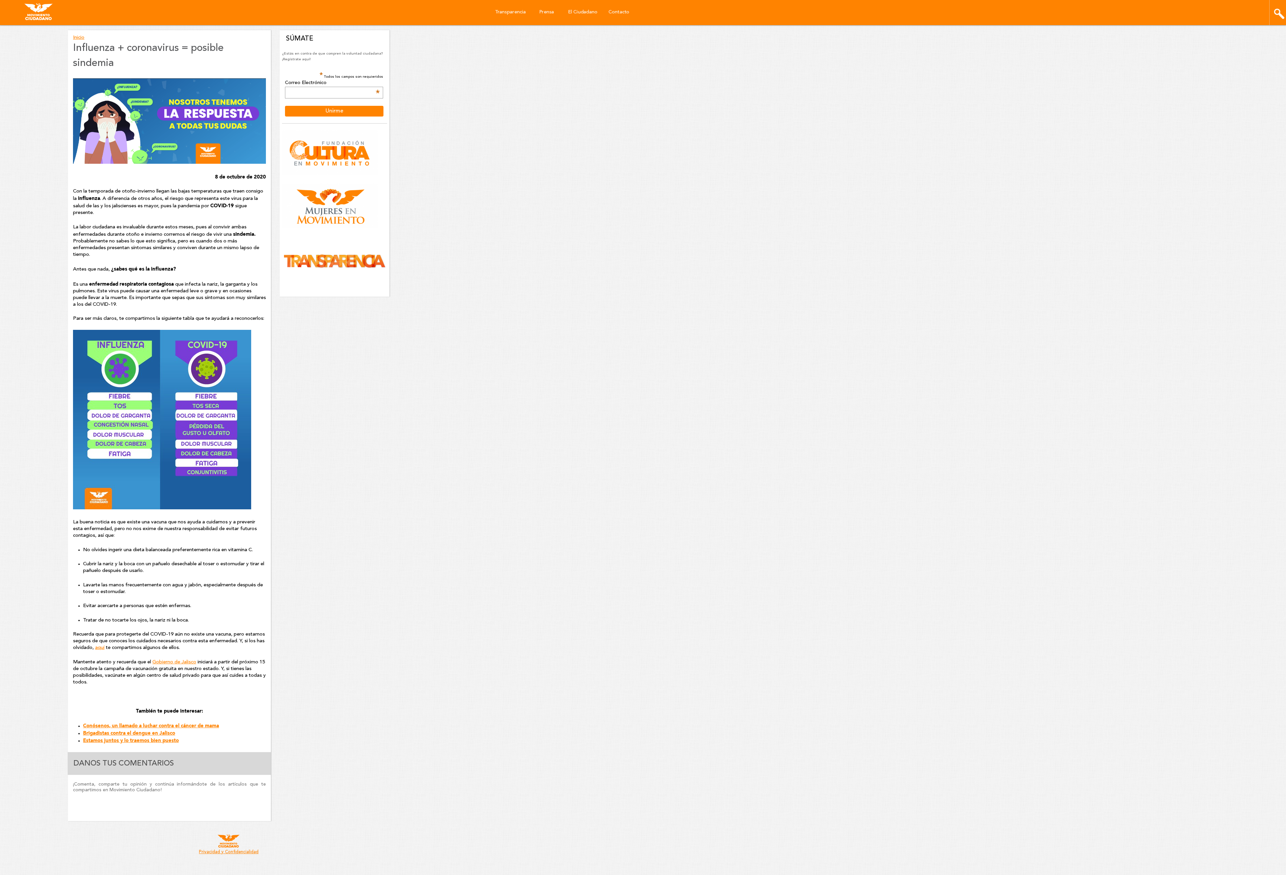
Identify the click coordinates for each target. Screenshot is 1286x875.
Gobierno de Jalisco (174, 662)
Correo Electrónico (332, 83)
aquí (99, 647)
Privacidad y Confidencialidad (229, 852)
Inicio (78, 37)
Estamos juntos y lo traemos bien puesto (131, 740)
